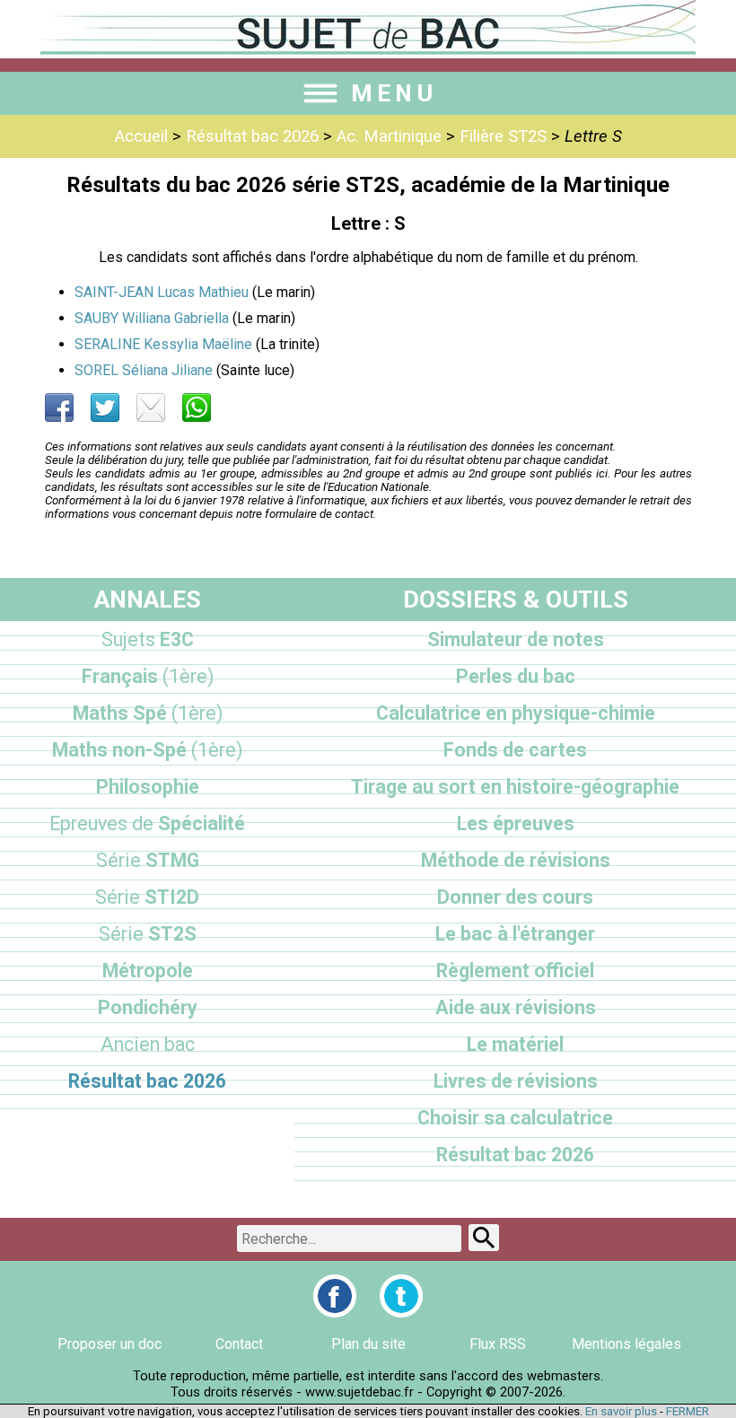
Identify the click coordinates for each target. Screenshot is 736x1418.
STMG (147, 860)
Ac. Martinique (389, 136)
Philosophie (147, 786)
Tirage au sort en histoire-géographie (515, 786)
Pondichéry (147, 1007)
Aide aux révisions (515, 1007)
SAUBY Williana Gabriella (151, 318)
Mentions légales (626, 1343)
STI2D (147, 897)
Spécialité (147, 823)
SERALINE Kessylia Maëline (163, 344)
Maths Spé (148, 713)
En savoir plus (621, 1411)
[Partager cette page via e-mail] (150, 407)
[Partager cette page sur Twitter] (105, 407)
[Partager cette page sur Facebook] (59, 407)
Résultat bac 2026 (252, 136)
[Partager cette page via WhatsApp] (196, 407)
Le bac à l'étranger (515, 934)
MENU (394, 93)
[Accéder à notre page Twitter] (401, 1295)
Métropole (147, 970)
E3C (147, 639)
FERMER (687, 1411)
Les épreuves (515, 823)
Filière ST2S (503, 136)
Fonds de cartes (515, 750)
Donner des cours (515, 897)
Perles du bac (515, 676)
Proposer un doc (109, 1343)
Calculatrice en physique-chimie (515, 713)
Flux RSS (497, 1343)
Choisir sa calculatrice (515, 1118)
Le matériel (515, 1044)
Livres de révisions (516, 1081)
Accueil (141, 136)
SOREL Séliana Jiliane (143, 370)
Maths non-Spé (147, 750)
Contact (239, 1343)
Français (148, 676)
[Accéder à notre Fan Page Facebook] (334, 1295)
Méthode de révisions (515, 860)
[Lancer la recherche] (484, 1237)
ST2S (148, 934)
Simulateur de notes (515, 639)
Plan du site (368, 1343)
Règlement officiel (515, 970)
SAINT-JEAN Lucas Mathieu (161, 292)
